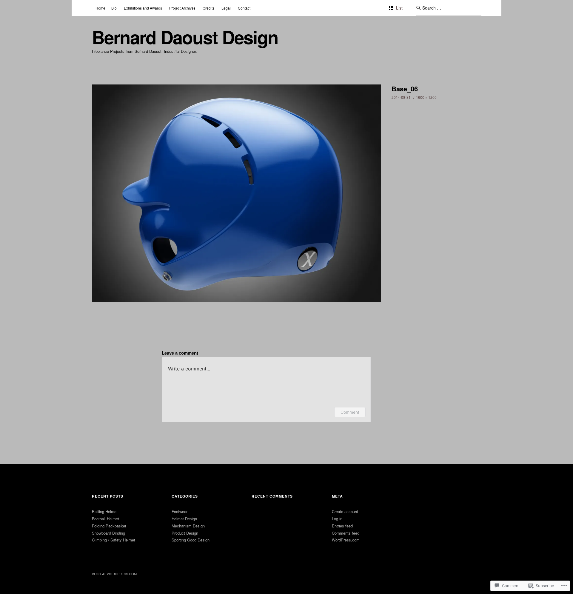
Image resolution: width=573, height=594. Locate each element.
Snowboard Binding (108, 533)
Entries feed (342, 526)
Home (100, 7)
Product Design (185, 533)
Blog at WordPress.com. (115, 573)
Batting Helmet (105, 511)
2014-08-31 (401, 97)
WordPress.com (346, 540)
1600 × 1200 (426, 97)
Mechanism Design (188, 526)
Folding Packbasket (109, 526)
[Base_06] (236, 299)
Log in (337, 518)
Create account (345, 511)
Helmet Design (184, 518)
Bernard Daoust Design (185, 37)
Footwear (179, 511)
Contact (244, 7)
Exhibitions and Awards (143, 7)
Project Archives (182, 7)
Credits (208, 7)
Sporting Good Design (191, 540)
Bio (114, 7)
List (399, 8)
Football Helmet (105, 518)
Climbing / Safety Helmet (113, 540)
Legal (226, 7)
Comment (350, 412)
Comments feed (345, 533)
